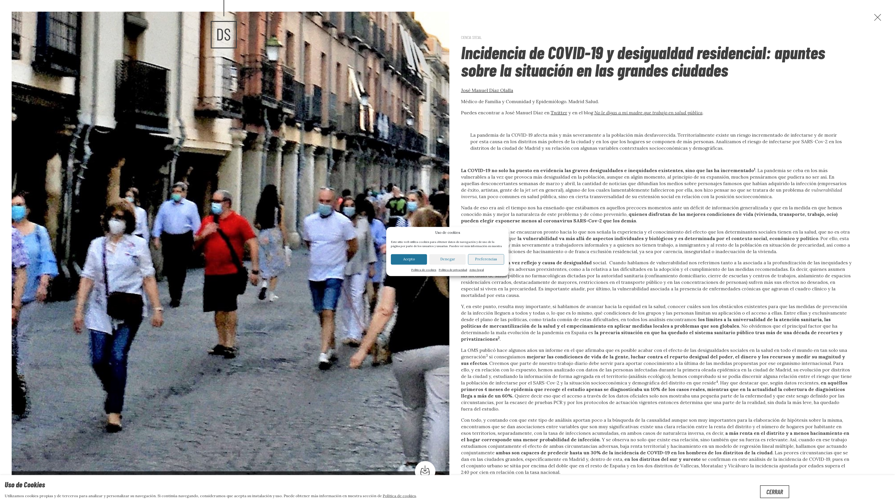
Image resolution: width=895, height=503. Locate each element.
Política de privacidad (453, 270)
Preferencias (486, 259)
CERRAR (774, 491)
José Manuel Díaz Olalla (487, 90)
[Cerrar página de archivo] (877, 17)
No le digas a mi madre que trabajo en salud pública (648, 113)
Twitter (559, 113)
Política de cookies (423, 270)
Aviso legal (476, 270)
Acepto (409, 259)
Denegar (447, 259)
